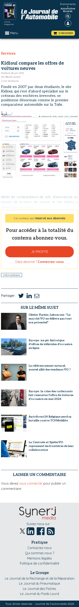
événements (68, 4)
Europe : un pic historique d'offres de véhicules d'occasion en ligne (50, 344)
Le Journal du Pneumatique (39, 583)
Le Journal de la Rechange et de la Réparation (39, 578)
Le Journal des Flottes (39, 589)
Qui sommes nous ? (39, 553)
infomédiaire (11, 275)
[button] (63, 33)
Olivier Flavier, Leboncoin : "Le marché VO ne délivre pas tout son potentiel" (50, 318)
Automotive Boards (68, 9)
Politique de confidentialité (39, 563)
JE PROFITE (39, 252)
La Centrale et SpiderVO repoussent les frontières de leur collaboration (51, 446)
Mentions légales (39, 558)
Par (10, 76)
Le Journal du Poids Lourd (39, 594)
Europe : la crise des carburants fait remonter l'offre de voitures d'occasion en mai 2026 (51, 395)
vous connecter (31, 483)
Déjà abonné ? (39, 262)
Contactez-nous (39, 548)
